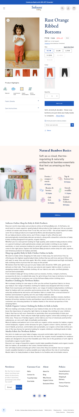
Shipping (47, 43)
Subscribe (19, 387)
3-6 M (58, 51)
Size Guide (30, 381)
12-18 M (61, 55)
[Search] (62, 8)
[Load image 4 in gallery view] (35, 73)
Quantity (47, 92)
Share (49, 130)
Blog (44, 375)
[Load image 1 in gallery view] (9, 73)
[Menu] (4, 8)
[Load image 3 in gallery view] (26, 73)
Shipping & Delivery (62, 378)
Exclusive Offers (48, 383)
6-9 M (68, 51)
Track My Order (32, 378)
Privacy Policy (63, 386)
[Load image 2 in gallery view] (17, 73)
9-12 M (49, 55)
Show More (60, 116)
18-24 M (51, 60)
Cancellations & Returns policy (64, 372)
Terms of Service (64, 383)
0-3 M (49, 51)
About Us (46, 371)
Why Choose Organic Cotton (48, 379)
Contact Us (30, 375)
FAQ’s (29, 371)
